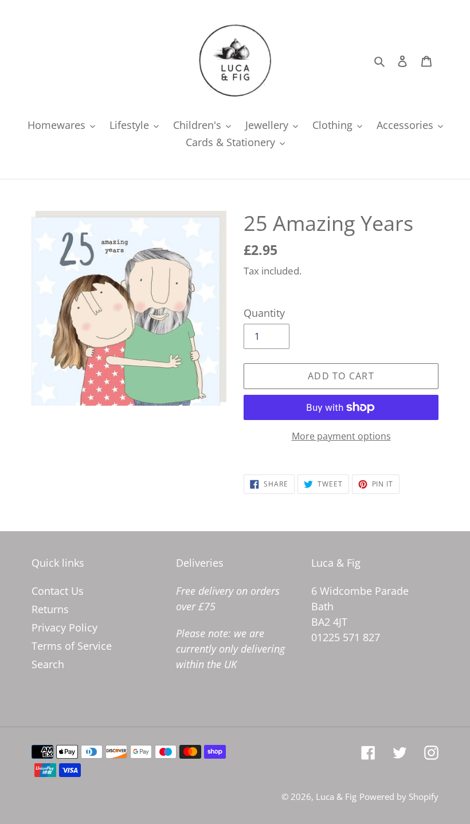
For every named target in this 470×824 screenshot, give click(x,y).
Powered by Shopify (398, 796)
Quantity (264, 313)
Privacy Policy (64, 627)
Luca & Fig (336, 796)
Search (48, 664)
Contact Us (58, 591)
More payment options (341, 436)
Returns (50, 609)
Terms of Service (72, 646)
